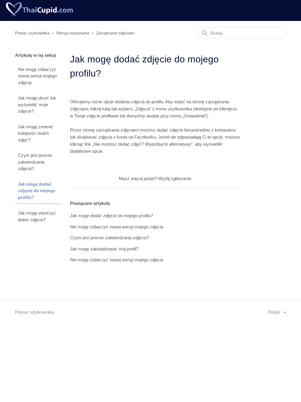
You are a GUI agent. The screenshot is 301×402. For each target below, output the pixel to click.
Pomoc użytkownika (32, 33)
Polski (274, 312)
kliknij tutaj (100, 108)
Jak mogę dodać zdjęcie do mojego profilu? (36, 191)
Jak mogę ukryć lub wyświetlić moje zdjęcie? (37, 104)
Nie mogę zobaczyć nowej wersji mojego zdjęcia (37, 76)
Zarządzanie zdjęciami (115, 33)
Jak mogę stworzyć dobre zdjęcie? (37, 216)
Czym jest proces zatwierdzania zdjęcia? (35, 162)
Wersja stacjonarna (72, 33)
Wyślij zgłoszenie (174, 178)
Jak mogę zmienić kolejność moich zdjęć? (35, 133)
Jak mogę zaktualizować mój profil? (104, 248)
